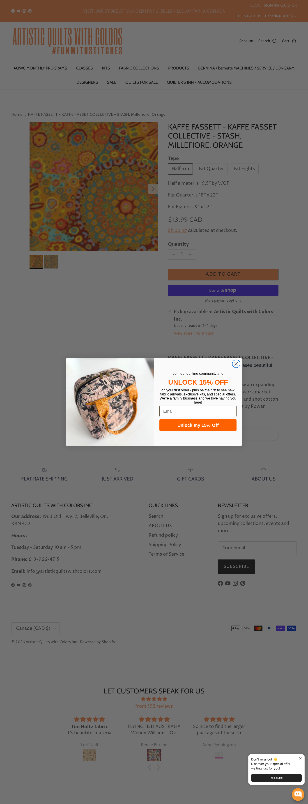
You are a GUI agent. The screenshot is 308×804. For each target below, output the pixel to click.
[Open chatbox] (298, 794)
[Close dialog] (236, 364)
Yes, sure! (276, 777)
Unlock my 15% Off (198, 425)
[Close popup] (300, 758)
